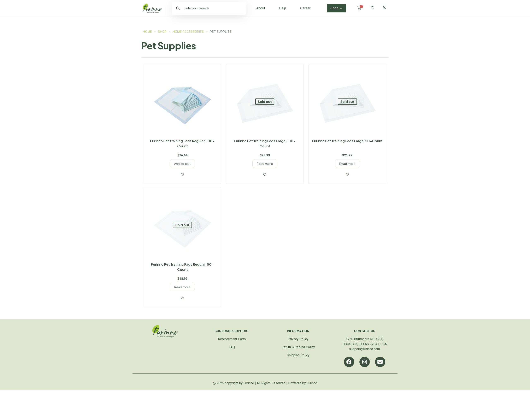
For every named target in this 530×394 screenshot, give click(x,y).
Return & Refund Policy (298, 347)
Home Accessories (188, 31)
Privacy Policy (298, 339)
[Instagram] (364, 362)
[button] (182, 174)
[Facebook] (349, 362)
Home (147, 31)
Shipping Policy (298, 355)
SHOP (162, 31)
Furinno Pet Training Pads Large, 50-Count (347, 141)
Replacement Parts (232, 339)
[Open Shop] (341, 8)
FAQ (232, 347)
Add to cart (182, 163)
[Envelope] (380, 362)
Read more (265, 163)
